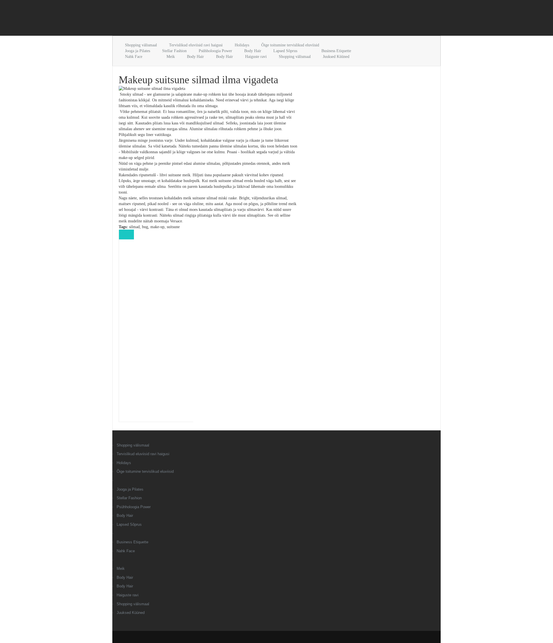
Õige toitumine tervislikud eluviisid (290, 45)
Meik (170, 56)
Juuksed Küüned (336, 56)
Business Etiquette (336, 51)
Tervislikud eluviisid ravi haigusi (196, 45)
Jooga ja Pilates (137, 51)
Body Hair (252, 51)
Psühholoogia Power (215, 51)
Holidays (242, 45)
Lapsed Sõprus (285, 51)
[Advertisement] (179, 19)
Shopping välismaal (141, 45)
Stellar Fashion (174, 51)
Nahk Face (133, 56)
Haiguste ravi (256, 56)
